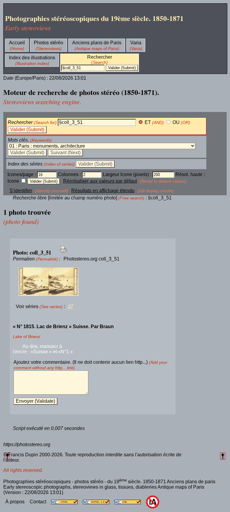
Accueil (17, 42)
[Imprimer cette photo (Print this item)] (61, 252)
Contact (38, 501)
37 (70, 306)
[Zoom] (93, 282)
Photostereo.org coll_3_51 (91, 258)
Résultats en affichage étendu (102, 190)
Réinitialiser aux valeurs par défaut (100, 181)
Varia (135, 42)
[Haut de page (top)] (7, 456)
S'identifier (21, 190)
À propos (15, 501)
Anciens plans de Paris (96, 42)
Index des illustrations (32, 57)
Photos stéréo (48, 42)
